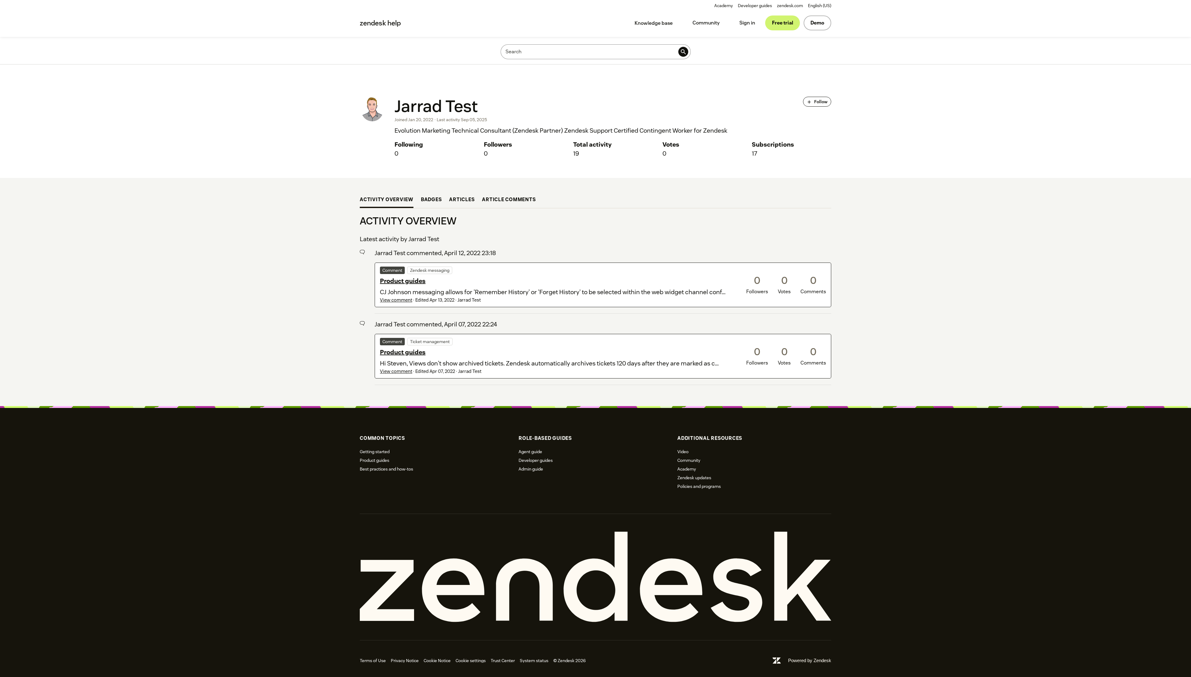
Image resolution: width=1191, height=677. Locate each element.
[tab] (386, 200)
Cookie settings (471, 660)
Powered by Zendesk (809, 660)
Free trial (782, 23)
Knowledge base (654, 23)
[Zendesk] (595, 577)
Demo (817, 23)
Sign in (747, 23)
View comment (396, 300)
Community (706, 23)
